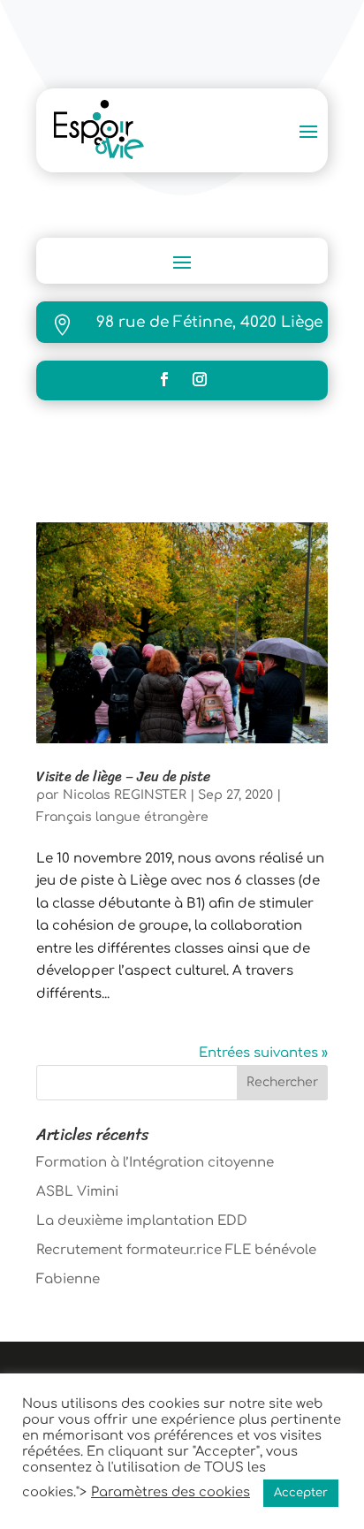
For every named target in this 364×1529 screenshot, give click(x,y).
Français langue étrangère (122, 817)
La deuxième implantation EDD (141, 1221)
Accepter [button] (301, 1493)
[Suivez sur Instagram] (200, 379)
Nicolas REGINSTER (124, 795)
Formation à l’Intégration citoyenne (155, 1162)
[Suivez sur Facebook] (164, 379)
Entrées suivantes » (263, 1053)
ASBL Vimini (77, 1191)
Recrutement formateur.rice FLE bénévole (176, 1250)
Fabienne (68, 1279)
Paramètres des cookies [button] (170, 1492)
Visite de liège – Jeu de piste (123, 776)
